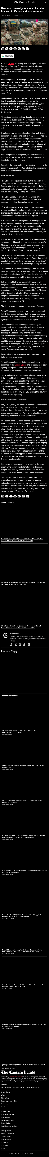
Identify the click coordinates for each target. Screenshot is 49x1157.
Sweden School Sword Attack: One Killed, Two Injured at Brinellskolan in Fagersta (23, 1065)
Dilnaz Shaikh (8, 989)
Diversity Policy (6, 1139)
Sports (3, 1107)
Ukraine (11, 63)
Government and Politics (9, 1101)
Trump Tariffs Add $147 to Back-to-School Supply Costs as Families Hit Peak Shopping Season (24, 915)
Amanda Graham (9, 1068)
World (3, 1095)
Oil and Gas (5, 1098)
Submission (5, 1145)
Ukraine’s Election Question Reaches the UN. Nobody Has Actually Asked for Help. (21, 627)
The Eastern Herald (15, 1077)
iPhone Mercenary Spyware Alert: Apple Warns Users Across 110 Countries (22, 801)
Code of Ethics (6, 1136)
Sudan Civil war (6, 1123)
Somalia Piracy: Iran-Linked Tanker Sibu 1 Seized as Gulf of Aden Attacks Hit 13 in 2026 (23, 985)
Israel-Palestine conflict (9, 1126)
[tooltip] (2, 48)
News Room (6, 15)
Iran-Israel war (5, 1117)
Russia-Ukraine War (7, 1114)
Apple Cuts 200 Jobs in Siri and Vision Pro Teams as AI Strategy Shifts (23, 766)
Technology (5, 1104)
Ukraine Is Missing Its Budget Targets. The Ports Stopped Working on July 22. (23, 583)
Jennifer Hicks (9, 919)
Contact (3, 1148)
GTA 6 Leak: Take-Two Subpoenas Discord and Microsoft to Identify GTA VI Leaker (24, 871)
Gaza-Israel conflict (7, 1120)
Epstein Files (5, 1111)
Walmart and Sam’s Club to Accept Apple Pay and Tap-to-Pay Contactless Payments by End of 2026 (24, 836)
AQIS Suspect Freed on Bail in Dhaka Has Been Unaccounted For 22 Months (20, 731)
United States (20, 364)
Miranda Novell (9, 769)
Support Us (5, 1142)
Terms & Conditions (7, 1133)
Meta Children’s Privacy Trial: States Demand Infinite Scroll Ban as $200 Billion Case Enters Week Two (22, 950)
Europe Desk (8, 1028)
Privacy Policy (6, 1130)
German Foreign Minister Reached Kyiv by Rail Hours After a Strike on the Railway (22, 540)
